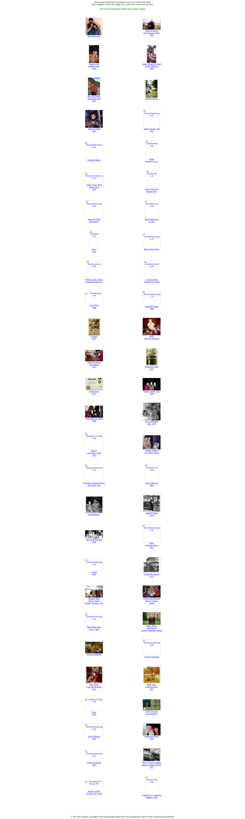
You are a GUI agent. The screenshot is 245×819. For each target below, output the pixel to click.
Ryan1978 (94, 713)
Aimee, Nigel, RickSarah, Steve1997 (94, 187)
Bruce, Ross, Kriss (151, 249)
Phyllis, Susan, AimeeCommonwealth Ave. (94, 281)
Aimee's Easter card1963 (152, 130)
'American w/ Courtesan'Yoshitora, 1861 (152, 796)
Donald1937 (94, 337)
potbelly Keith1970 (151, 514)
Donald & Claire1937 (151, 368)
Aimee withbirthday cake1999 (94, 66)
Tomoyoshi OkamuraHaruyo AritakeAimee (151, 601)
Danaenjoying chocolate (151, 337)
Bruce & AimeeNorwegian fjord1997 (94, 98)
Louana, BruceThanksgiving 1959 (151, 281)
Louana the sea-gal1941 (151, 575)
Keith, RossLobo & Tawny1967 (151, 687)
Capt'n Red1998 (94, 306)
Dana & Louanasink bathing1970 (94, 364)
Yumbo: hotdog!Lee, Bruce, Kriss (151, 451)
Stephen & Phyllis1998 (151, 737)
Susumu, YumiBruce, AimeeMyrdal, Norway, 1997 (94, 601)
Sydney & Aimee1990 (94, 764)
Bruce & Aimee (94, 36)
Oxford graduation (94, 654)
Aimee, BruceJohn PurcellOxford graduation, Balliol (151, 628)
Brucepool (94, 250)
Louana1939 (94, 573)
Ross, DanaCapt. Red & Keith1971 (94, 687)
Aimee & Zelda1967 (94, 130)
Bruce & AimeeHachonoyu (94, 220)
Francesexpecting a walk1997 (94, 453)
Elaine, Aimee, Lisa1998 (152, 392)
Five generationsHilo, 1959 (151, 422)
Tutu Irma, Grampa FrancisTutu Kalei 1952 (94, 484)
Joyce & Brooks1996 (151, 484)
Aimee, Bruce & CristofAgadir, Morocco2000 (151, 66)
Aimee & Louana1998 (152, 307)
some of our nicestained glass (151, 190)
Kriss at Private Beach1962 (151, 545)
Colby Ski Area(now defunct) (151, 712)
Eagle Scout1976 (94, 392)
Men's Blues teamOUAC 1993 (94, 628)
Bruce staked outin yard (151, 220)
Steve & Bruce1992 (94, 737)
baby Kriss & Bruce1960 (94, 541)
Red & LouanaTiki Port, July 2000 (94, 792)
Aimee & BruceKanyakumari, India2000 (152, 33)
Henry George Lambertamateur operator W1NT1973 (151, 765)
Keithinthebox (94, 514)
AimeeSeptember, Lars (151, 160)
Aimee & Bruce (151, 99)
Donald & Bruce (94, 160)
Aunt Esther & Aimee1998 (94, 420)
